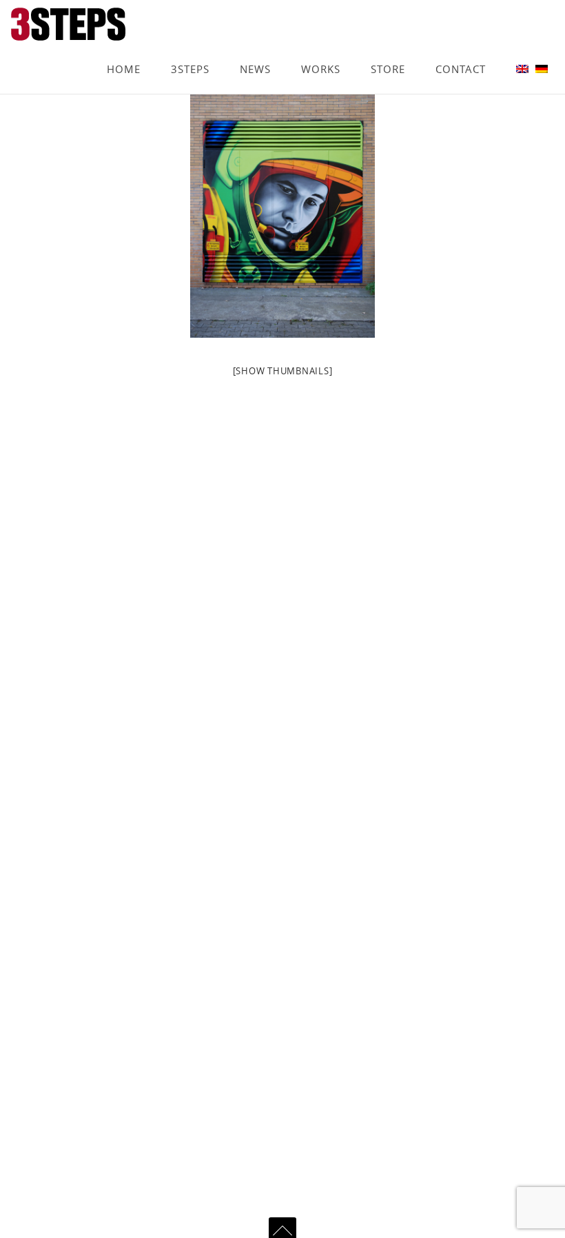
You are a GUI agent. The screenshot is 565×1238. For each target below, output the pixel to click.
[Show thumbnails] (283, 371)
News (255, 49)
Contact (460, 49)
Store (388, 49)
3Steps (190, 49)
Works (320, 49)
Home (124, 49)
